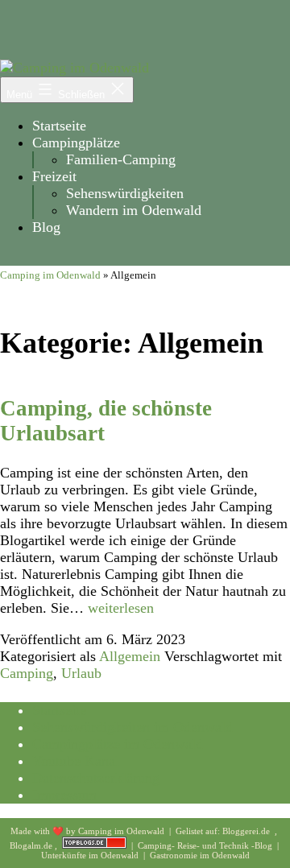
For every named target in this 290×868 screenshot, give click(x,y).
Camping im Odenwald (50, 275)
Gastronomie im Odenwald (200, 855)
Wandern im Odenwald (133, 210)
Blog (46, 227)
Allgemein (129, 656)
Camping (26, 673)
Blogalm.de (32, 845)
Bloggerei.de (247, 831)
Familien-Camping (121, 159)
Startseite (59, 126)
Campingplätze (76, 142)
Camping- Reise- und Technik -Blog (206, 845)
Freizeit (54, 176)
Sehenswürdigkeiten (125, 193)
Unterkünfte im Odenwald (91, 855)
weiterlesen (121, 608)
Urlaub (81, 673)
